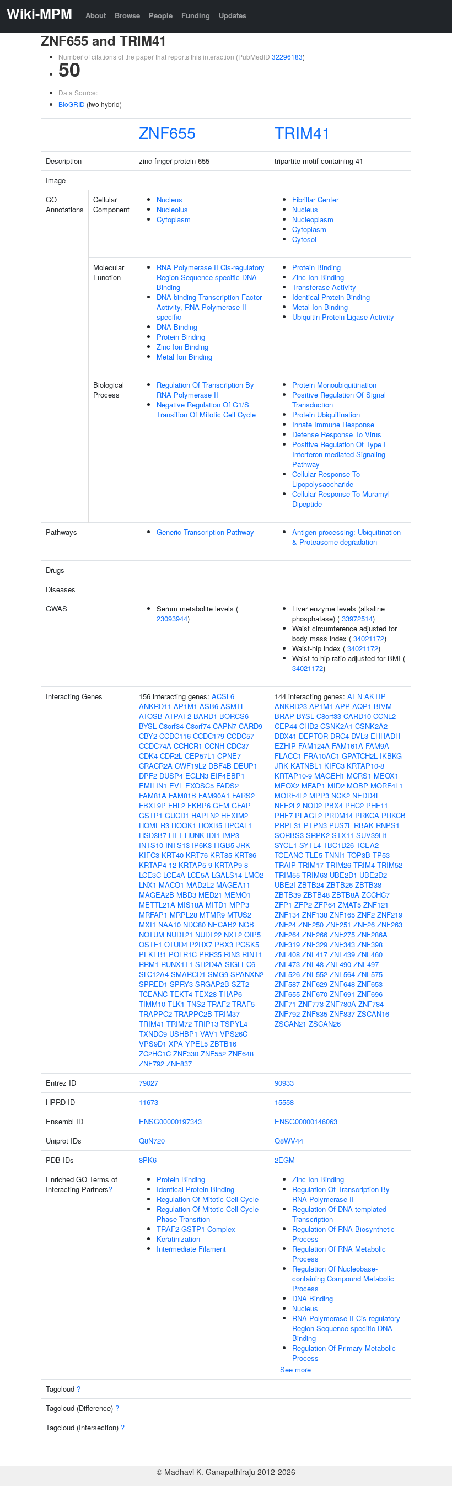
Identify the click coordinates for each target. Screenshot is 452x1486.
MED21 (210, 894)
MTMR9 (212, 914)
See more (295, 1369)
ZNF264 (287, 934)
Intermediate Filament (191, 1248)
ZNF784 (371, 1004)
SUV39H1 (372, 835)
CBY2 (148, 736)
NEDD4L (366, 795)
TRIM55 (287, 875)
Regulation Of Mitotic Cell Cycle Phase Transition (208, 1214)
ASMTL (232, 706)
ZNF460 (370, 954)
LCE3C (150, 875)
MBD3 (186, 894)
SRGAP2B (212, 984)
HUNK (195, 835)
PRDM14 (338, 815)
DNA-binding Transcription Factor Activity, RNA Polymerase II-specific (209, 307)
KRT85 (221, 855)
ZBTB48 (316, 894)
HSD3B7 (152, 835)
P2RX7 (201, 944)
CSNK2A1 (336, 726)
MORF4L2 (291, 795)
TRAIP (285, 865)
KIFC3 (149, 855)
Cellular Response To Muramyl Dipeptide (341, 499)
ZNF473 (287, 964)
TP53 (381, 855)
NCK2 (340, 795)
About (95, 15)
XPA (176, 1043)
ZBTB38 (368, 884)
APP (342, 706)
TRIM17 (311, 865)
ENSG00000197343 (170, 1121)
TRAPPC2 (155, 1013)
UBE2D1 (343, 875)
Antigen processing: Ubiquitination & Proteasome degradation (346, 537)
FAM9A (377, 746)
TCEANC (153, 994)
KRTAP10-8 (365, 765)
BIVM (383, 706)
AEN (354, 696)
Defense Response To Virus (336, 434)
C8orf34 (171, 726)
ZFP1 (283, 904)
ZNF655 (167, 132)
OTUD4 (175, 944)
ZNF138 (314, 914)
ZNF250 (311, 924)
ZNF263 (389, 924)
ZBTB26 (339, 884)
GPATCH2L (360, 755)
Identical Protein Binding (331, 297)
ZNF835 (314, 1013)
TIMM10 (152, 1004)
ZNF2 (366, 914)
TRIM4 (364, 865)
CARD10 (357, 716)
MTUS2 (239, 914)
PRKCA (367, 815)
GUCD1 (177, 815)
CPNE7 (229, 755)
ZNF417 (314, 954)
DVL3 (359, 736)
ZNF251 (338, 924)
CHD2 (308, 726)
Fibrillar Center (315, 199)
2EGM (285, 1160)
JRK (243, 845)
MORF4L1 (386, 785)
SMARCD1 (188, 974)
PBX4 (333, 805)
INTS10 (151, 845)
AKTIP (375, 696)
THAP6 (230, 994)
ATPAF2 (178, 716)
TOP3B (358, 855)
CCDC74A (155, 746)
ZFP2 (303, 904)
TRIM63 (314, 875)
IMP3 (230, 835)
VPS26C (233, 1033)
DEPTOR (313, 736)
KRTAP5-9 (195, 865)
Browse (127, 15)
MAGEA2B (156, 894)
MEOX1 (386, 775)
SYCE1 (286, 845)
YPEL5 (196, 1043)
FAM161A (347, 746)
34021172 (368, 638)
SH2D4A (209, 964)
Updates (232, 15)
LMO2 (253, 875)
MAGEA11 (233, 884)
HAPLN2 (205, 815)
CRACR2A (156, 765)
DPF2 (148, 775)
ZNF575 (370, 974)
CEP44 (286, 726)
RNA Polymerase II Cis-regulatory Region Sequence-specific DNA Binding (211, 277)
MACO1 (171, 884)
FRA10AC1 (322, 755)
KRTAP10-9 (293, 775)
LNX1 (148, 884)
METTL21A (157, 904)
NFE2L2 (287, 805)
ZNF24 (285, 924)
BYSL (148, 726)
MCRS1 (359, 775)
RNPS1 (388, 825)
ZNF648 (241, 1053)
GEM (221, 805)
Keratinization (178, 1238)
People (161, 15)
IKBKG (391, 755)
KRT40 (173, 855)
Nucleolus (172, 209)
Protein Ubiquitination (326, 414)
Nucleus (169, 199)
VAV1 (209, 1033)
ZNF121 (376, 904)
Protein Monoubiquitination (334, 384)
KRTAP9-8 (231, 865)
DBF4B (220, 765)
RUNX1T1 (177, 964)
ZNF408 (287, 954)
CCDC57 (240, 736)
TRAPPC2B (193, 1013)
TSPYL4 (233, 1023)
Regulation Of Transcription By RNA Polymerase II (205, 389)
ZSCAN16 (373, 1013)
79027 (148, 1082)
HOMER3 (154, 825)
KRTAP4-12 (157, 865)
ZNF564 (342, 974)
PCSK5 (247, 944)
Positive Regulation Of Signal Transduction (339, 399)
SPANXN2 (246, 974)
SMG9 (218, 974)
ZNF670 (314, 994)
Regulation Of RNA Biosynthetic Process (343, 1234)
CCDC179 (208, 736)
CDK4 (148, 755)
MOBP (357, 785)
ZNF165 (342, 914)
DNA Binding (177, 326)
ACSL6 (223, 696)
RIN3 (232, 954)
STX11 (343, 835)
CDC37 (238, 746)
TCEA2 (367, 845)
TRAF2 (218, 1004)
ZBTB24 (311, 884)
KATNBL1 (306, 765)
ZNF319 (287, 944)
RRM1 (149, 964)
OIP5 (252, 934)
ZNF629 (314, 984)
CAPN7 (224, 726)
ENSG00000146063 (306, 1121)
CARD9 (250, 726)
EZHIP (285, 746)
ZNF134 (287, 914)
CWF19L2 (190, 765)
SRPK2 (318, 835)
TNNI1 (335, 855)
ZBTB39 (288, 894)
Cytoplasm (174, 219)
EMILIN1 (153, 785)
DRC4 (339, 736)
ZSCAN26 (325, 1023)
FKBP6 (199, 805)
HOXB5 (210, 825)
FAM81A (152, 795)
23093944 (172, 618)
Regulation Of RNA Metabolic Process (339, 1253)
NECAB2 (222, 924)
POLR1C (183, 954)
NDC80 (194, 924)
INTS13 (177, 845)
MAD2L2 (200, 884)
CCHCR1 (188, 746)
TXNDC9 (153, 1033)
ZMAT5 (349, 904)
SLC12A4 (154, 974)
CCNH (214, 746)
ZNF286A (372, 934)
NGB (246, 924)
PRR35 (210, 954)
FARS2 (243, 795)
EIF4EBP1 (228, 775)
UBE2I (285, 884)
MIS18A (190, 904)
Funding (195, 15)
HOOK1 (183, 825)
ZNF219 (389, 914)
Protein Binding (181, 336)
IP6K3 (202, 845)
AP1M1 (185, 706)
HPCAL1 (238, 825)
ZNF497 (366, 964)
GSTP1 (151, 815)
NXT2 (233, 934)
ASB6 (209, 706)
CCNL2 (384, 716)
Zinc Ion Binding (182, 346)
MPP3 (239, 904)
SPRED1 (153, 984)
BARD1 (205, 716)
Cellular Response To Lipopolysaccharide (326, 479)
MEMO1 (237, 894)
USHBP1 (183, 1033)
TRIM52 (389, 865)
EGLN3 (196, 775)
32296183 (287, 56)
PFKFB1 (152, 954)
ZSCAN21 (290, 1023)
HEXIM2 (234, 815)
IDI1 (213, 835)
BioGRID (71, 104)
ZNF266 (314, 934)
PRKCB (393, 815)
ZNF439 (342, 954)
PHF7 (284, 815)
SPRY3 (181, 984)
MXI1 (147, 924)
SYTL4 (310, 845)
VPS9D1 (152, 1043)
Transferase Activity (324, 287)
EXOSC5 (199, 785)
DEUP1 (245, 765)
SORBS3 (289, 835)
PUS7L (340, 825)
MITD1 (216, 904)
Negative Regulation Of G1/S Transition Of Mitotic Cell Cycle (206, 409)
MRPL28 (183, 914)
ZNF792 (151, 1063)
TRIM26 (338, 865)
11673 (148, 1102)
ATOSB (151, 716)
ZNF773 (311, 1004)
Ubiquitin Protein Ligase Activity (343, 317)
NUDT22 (208, 934)
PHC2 (354, 805)
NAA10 (169, 924)
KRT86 (245, 855)
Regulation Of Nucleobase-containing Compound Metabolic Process (343, 1278)
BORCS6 (234, 716)
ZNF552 (213, 1053)
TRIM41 (303, 132)
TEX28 (206, 994)
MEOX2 (287, 785)
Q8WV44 (289, 1140)
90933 (284, 1082)
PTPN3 (315, 825)
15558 (284, 1102)
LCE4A (174, 875)
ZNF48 (313, 964)
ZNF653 (370, 984)
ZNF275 (342, 934)
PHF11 (377, 805)
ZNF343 (342, 944)
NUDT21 (179, 934)
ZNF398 (370, 944)
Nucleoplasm (312, 219)
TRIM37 (227, 1013)
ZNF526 (287, 974)
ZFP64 (325, 904)
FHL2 (176, 805)
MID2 (336, 785)
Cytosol (304, 239)
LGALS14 (227, 875)
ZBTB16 (223, 1043)
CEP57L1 (200, 755)
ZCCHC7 (376, 894)
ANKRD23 (291, 706)
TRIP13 (206, 1023)
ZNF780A (341, 1004)
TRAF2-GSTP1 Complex (196, 1229)
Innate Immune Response (333, 424)
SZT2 (240, 984)
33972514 (357, 618)
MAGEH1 (329, 775)
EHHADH (385, 736)
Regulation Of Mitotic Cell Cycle (208, 1199)
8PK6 (148, 1160)
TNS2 (196, 1004)
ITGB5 (224, 845)
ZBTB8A (345, 894)
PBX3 (223, 944)
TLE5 (313, 855)
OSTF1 (150, 944)
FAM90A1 (214, 795)
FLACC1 (288, 755)
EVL (176, 785)
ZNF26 (364, 924)
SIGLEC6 (240, 964)
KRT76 (197, 855)
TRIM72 (179, 1023)
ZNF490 (338, 964)
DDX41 (286, 736)
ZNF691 (342, 994)
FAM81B (182, 795)
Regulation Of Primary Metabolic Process (344, 1353)
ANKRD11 (155, 706)
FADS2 (227, 785)
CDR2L (171, 755)
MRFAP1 (153, 914)
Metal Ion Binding (184, 356)
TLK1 (176, 1004)
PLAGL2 (308, 815)
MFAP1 (313, 785)
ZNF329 (314, 944)
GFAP (241, 805)
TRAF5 (243, 1004)
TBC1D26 (338, 845)
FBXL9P (152, 805)
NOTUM (151, 934)
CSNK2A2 (371, 726)
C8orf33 (328, 716)
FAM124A (314, 746)
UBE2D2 (373, 875)
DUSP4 (171, 775)
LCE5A (198, 875)
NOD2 (312, 805)
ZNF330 (185, 1053)
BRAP (284, 716)
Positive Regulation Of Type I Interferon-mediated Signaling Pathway (339, 454)
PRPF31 (288, 825)
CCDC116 (175, 736)
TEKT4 (181, 994)
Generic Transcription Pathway (205, 532)
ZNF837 (179, 1063)
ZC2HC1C (155, 1053)
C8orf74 (198, 726)
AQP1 (362, 706)
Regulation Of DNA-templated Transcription (339, 1214)
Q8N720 (152, 1140)
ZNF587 (287, 984)
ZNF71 (285, 1004)
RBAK (364, 825)
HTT (175, 835)
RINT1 (252, 954)
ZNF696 (370, 994)
